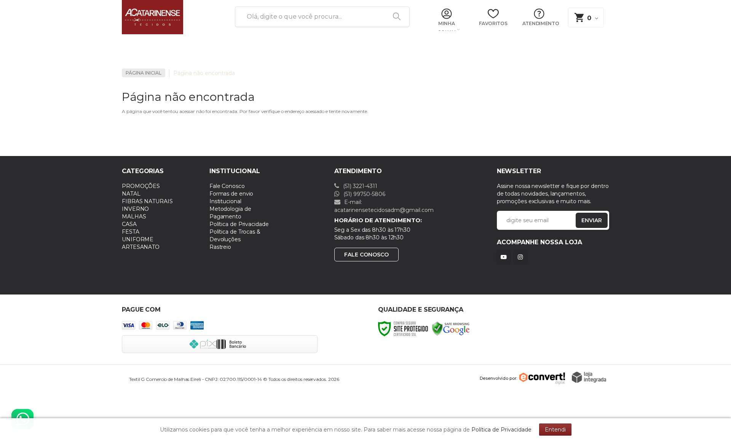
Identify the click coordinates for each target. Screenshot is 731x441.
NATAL (131, 193)
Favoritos (493, 23)
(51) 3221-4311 (359, 186)
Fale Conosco (227, 186)
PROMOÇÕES (141, 186)
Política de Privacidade (239, 224)
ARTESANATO (141, 247)
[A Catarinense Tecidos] (169, 17)
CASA (129, 224)
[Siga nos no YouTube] (505, 257)
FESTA (130, 231)
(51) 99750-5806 (363, 194)
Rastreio (220, 247)
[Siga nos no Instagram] (522, 257)
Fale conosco (366, 254)
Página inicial (143, 73)
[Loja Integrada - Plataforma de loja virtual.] (589, 377)
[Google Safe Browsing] (451, 328)
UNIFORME (137, 239)
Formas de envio (231, 193)
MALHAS (134, 216)
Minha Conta (446, 26)
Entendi (555, 429)
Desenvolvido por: (498, 378)
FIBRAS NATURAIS (147, 201)
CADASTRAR (584, 222)
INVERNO (135, 208)
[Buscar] (394, 17)
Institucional (225, 201)
